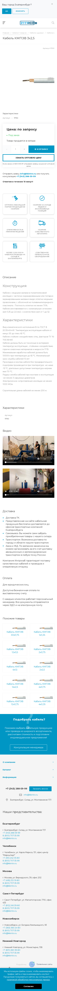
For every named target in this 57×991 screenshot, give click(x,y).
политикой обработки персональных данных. (28, 979)
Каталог (7, 770)
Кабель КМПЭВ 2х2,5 (42, 668)
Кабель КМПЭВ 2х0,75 (42, 651)
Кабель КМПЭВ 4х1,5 (15, 668)
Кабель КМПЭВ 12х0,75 (15, 703)
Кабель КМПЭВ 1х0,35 (42, 633)
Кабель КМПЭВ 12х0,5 (15, 651)
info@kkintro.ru (28, 174)
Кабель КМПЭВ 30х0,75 (15, 633)
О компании (9, 762)
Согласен (29, 986)
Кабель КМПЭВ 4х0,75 (42, 685)
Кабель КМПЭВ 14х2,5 (15, 685)
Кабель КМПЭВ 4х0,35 (42, 703)
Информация (9, 777)
